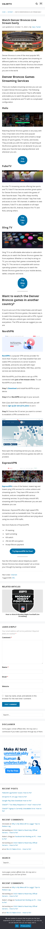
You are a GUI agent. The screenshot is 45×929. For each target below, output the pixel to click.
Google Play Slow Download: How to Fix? (17, 801)
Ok (17, 926)
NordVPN (6, 356)
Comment (7, 637)
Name (5, 667)
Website (5, 686)
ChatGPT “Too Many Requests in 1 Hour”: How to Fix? (21, 805)
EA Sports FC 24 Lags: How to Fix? (14, 797)
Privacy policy (25, 926)
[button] (41, 3)
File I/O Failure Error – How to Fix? (18, 849)
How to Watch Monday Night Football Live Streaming (22, 615)
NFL (13, 578)
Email (5, 677)
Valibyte (7, 4)
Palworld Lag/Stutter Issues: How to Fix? (17, 793)
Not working (6, 830)
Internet (14, 575)
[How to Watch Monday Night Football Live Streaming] (22, 601)
